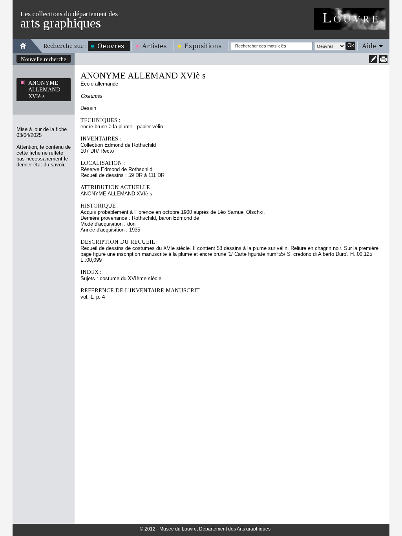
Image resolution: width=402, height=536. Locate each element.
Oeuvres (110, 46)
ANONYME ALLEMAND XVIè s (44, 89)
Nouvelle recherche (43, 59)
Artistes (154, 46)
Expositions (203, 46)
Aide (369, 46)
